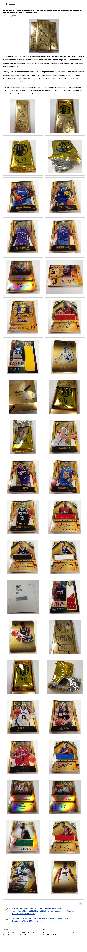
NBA (30, 921)
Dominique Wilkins (20, 921)
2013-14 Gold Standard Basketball (27, 918)
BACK (12, 4)
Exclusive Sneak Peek (52, 908)
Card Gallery (37, 908)
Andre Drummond (49, 918)
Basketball (27, 908)
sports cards (38, 921)
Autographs (17, 908)
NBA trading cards (53, 911)
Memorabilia (39, 911)
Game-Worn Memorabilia (23, 911)
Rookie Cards (18, 914)
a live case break (41, 63)
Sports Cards (29, 914)
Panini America (68, 911)
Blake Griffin (63, 918)
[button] (43, 903)
